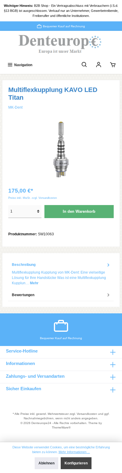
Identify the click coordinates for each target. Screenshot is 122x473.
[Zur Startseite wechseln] (61, 44)
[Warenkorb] (113, 65)
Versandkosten (87, 413)
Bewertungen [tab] (23, 295)
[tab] (61, 274)
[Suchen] (84, 65)
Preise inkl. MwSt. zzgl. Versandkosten (32, 197)
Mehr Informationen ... (74, 452)
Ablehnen (46, 463)
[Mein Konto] (99, 65)
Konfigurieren (76, 463)
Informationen (20, 363)
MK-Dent (15, 107)
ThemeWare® (61, 427)
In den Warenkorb (79, 211)
